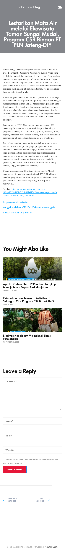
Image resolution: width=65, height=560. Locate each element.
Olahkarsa (51, 547)
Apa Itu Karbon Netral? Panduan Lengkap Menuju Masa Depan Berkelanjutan (29, 285)
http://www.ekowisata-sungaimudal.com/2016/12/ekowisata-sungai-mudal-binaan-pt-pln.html (29, 207)
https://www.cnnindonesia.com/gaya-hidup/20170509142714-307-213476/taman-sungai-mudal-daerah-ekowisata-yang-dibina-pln (30, 192)
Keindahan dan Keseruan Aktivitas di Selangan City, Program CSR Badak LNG (28, 299)
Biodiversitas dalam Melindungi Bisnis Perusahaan (26, 337)
